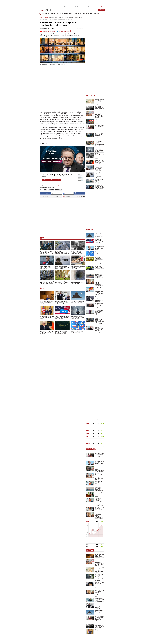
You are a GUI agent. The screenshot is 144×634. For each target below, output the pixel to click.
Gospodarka (45, 19)
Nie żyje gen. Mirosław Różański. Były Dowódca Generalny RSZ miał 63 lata (77, 252)
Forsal (41, 19)
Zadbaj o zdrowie (78, 17)
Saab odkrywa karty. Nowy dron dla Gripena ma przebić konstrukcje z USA (77, 317)
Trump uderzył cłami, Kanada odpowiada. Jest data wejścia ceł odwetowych (62, 317)
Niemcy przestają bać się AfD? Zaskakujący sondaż (77, 332)
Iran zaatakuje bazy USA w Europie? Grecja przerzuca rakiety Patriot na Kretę (61, 332)
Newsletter (90, 6)
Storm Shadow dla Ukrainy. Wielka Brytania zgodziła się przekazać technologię (61, 302)
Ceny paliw (60, 17)
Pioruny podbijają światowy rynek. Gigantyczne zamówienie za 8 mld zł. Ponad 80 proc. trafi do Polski (47, 252)
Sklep (103, 6)
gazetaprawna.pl (96, 6)
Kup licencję (56, 185)
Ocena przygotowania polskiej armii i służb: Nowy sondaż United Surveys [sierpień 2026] (47, 282)
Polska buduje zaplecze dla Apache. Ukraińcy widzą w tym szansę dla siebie (62, 267)
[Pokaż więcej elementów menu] (104, 14)
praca (45, 189)
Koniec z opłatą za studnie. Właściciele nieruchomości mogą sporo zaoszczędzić (77, 282)
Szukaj (102, 9)
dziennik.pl (70, 6)
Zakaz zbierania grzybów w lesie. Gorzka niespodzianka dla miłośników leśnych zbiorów (61, 282)
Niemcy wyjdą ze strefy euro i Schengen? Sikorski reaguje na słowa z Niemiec (47, 267)
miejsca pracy (58, 189)
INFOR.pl (65, 6)
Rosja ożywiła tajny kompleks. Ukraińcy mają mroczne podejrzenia (47, 332)
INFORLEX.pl (77, 6)
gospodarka (51, 189)
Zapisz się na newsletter (64, 31)
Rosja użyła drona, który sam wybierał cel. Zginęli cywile (77, 302)
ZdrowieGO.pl (84, 6)
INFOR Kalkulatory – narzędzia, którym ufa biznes (57, 176)
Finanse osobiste (53, 17)
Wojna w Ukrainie (69, 17)
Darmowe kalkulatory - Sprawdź (51, 179)
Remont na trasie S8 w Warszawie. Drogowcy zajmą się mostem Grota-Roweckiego (62, 252)
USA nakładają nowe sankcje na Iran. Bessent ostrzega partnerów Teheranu (46, 302)
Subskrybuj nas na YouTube (49, 31)
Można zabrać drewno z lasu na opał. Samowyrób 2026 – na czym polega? (78, 267)
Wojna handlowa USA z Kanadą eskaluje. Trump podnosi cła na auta (47, 317)
